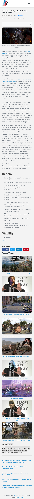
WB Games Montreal (16, 452)
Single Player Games (7, 450)
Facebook (5, 249)
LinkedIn (19, 249)
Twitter (12, 249)
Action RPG (8, 447)
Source (4, 240)
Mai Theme (20, 497)
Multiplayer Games (13, 448)
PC (29, 448)
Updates (10, 444)
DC (13, 447)
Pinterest (26, 249)
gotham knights (19, 447)
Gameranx (16, 495)
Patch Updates (23, 448)
